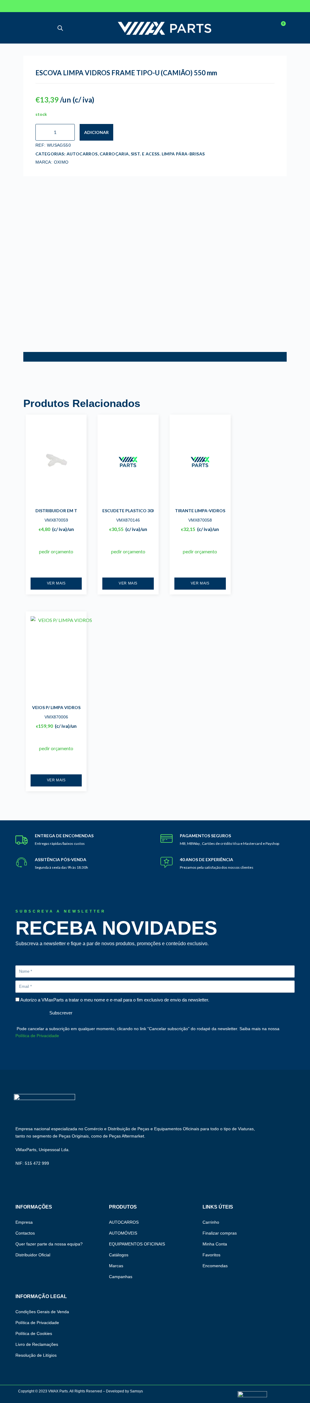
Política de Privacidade (37, 1035)
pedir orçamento (56, 551)
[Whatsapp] (49, 6)
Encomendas (215, 1265)
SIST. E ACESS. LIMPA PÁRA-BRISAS (168, 153)
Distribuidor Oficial (32, 1254)
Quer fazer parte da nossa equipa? (49, 1244)
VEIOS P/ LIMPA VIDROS (56, 707)
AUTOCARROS (82, 153)
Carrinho (211, 1222)
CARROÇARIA (114, 153)
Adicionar (96, 132)
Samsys (136, 1391)
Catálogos (118, 1254)
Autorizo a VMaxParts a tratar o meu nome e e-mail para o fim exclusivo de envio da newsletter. (114, 999)
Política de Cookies (33, 1333)
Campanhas (120, 1276)
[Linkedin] (28, 6)
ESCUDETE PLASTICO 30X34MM (135, 510)
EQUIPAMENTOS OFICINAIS (137, 1244)
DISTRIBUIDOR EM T (56, 510)
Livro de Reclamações (36, 1344)
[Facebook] (18, 6)
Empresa (24, 1222)
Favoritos (211, 1254)
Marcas (116, 1265)
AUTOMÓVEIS (123, 1233)
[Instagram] (38, 6)
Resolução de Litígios (36, 1355)
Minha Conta (215, 1244)
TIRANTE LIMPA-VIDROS (200, 510)
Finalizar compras (220, 1233)
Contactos (25, 1233)
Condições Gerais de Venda (42, 1311)
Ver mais (56, 583)
